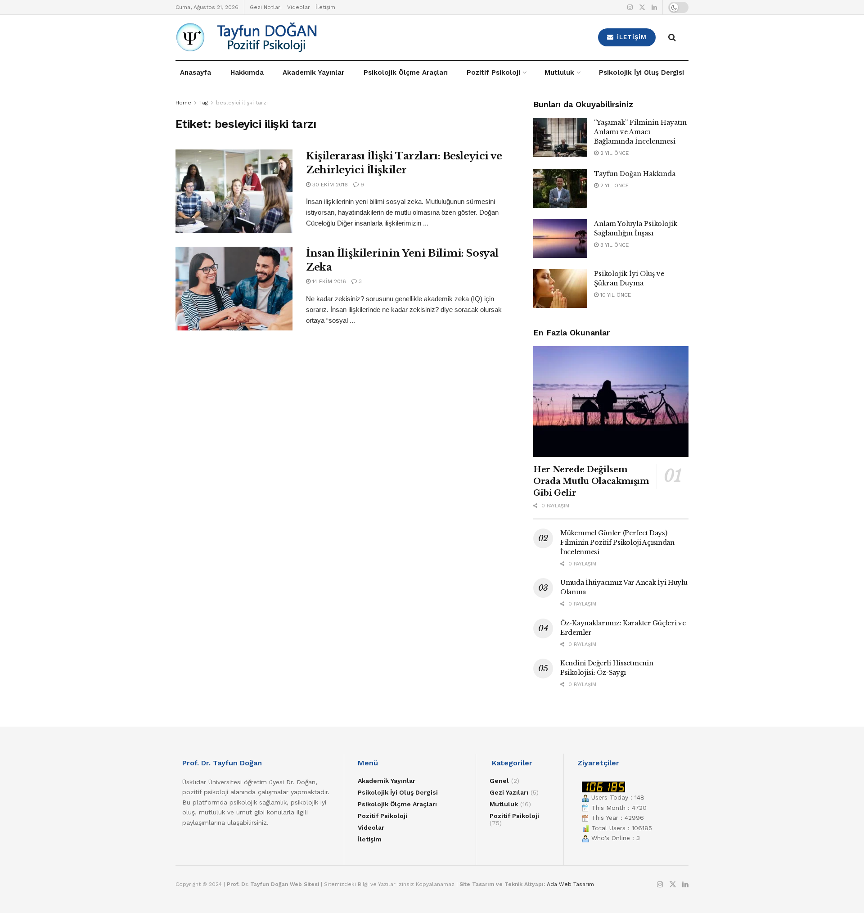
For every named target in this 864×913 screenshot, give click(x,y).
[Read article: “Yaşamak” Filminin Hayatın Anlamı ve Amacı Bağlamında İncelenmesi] (560, 137)
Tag (203, 102)
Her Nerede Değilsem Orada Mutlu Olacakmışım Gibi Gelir (591, 481)
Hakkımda (247, 72)
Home (183, 102)
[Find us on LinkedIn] (654, 7)
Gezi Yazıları (509, 792)
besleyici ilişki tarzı (242, 102)
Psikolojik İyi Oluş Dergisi (641, 72)
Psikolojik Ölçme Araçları (406, 72)
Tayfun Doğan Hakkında (634, 174)
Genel (499, 780)
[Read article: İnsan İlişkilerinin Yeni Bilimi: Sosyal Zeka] (234, 288)
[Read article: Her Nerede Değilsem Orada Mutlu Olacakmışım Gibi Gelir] (610, 401)
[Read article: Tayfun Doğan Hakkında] (560, 188)
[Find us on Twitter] (642, 7)
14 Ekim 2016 (328, 281)
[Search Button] (672, 37)
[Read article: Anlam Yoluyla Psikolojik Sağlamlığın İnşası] (560, 238)
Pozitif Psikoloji (493, 72)
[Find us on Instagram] (630, 7)
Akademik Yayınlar (313, 72)
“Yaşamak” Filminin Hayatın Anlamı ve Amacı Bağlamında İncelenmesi (640, 131)
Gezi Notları (266, 7)
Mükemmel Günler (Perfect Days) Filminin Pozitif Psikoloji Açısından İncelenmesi (617, 542)
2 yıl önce (613, 153)
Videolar (298, 7)
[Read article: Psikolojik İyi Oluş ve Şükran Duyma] (560, 288)
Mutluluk (559, 72)
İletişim (325, 7)
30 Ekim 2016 (329, 184)
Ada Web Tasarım (570, 884)
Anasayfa (195, 72)
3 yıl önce (613, 245)
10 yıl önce (614, 295)
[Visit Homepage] (297, 37)
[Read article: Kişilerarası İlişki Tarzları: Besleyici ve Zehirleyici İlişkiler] (234, 191)
